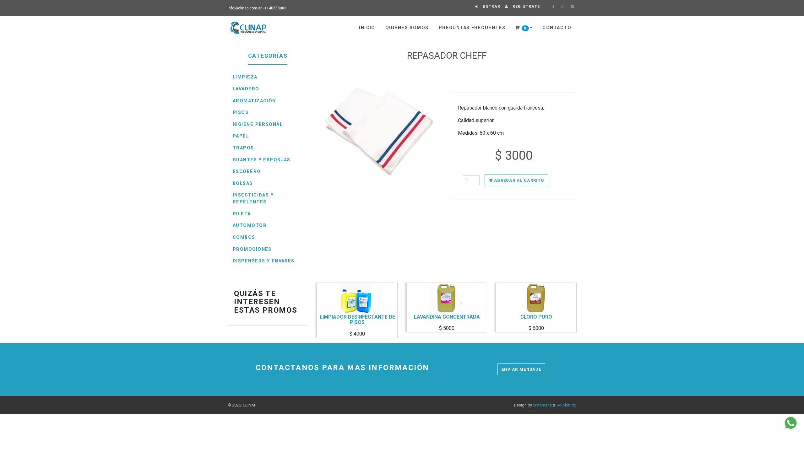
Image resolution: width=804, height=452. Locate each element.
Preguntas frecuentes (472, 27)
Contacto (556, 27)
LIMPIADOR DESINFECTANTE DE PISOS (357, 319)
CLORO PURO (536, 317)
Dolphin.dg (566, 405)
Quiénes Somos (407, 27)
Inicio (367, 27)
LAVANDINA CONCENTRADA (447, 317)
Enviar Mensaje (521, 369)
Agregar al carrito (518, 180)
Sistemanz (542, 405)
